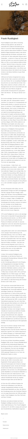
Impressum (5, 428)
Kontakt (5, 421)
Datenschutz (6, 425)
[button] (1, 4)
